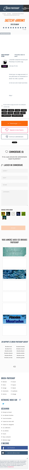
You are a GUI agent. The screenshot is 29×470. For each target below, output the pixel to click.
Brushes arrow (20, 355)
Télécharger (15, 123)
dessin (10, 113)
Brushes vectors (21, 349)
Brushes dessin (20, 351)
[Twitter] (3, 404)
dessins (11, 110)
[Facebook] (19, 400)
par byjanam (14, 24)
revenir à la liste (5, 33)
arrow (18, 110)
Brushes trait (8, 346)
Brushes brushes (20, 346)
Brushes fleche (8, 355)
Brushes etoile (8, 351)
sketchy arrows (6, 115)
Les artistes (24, 8)
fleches (4, 110)
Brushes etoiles (20, 353)
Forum (26, 8)
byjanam (4, 66)
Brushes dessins (8, 353)
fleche (4, 113)
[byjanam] (4, 61)
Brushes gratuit (20, 357)
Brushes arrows (8, 357)
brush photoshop (12, 8)
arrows (24, 110)
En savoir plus (11, 466)
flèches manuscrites (17, 115)
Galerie (27, 8)
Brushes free (8, 349)
